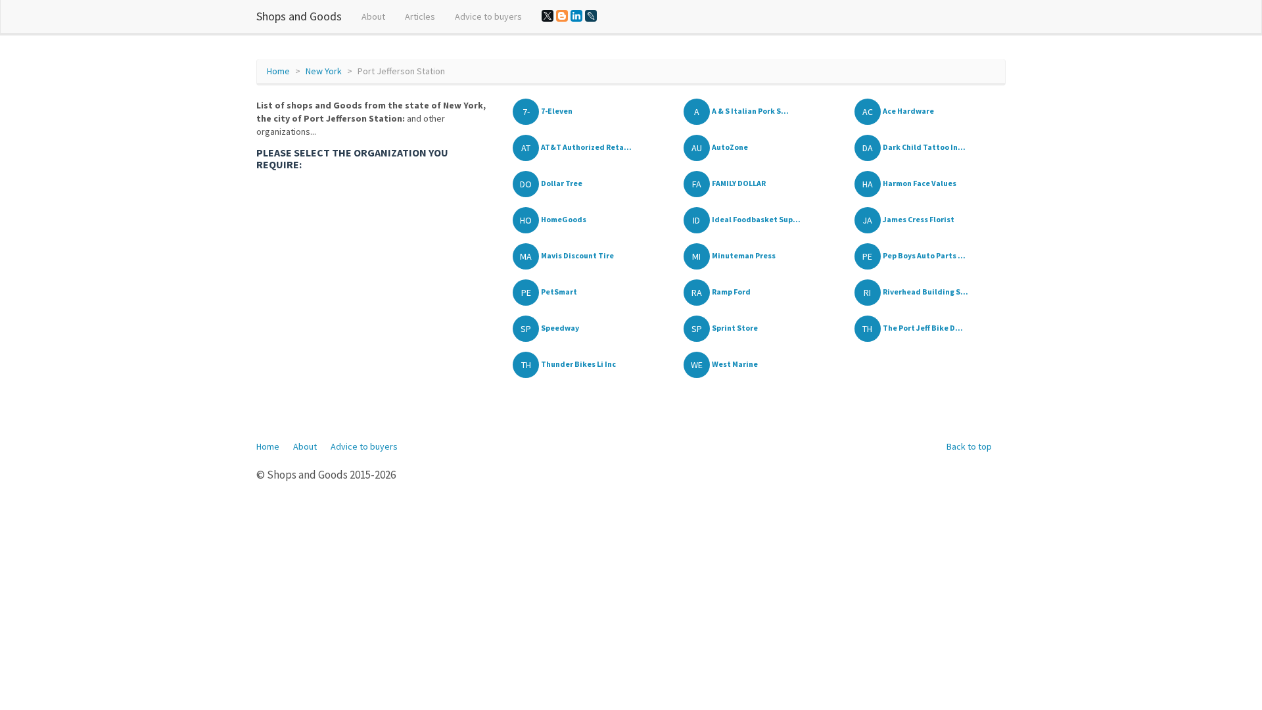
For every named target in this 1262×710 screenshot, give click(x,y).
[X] (547, 16)
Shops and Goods (299, 16)
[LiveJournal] (591, 16)
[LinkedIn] (576, 16)
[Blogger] (562, 16)
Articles (420, 16)
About (373, 16)
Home (278, 71)
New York (324, 71)
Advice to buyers (488, 16)
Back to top (969, 446)
